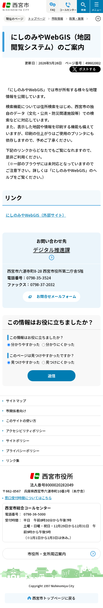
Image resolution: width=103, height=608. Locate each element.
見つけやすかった (25, 362)
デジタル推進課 (51, 249)
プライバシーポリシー (23, 450)
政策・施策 (76, 18)
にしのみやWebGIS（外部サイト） (36, 215)
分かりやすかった (25, 344)
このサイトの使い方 (21, 420)
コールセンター (68, 10)
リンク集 (12, 460)
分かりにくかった (60, 344)
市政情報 (57, 18)
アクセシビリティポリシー (26, 430)
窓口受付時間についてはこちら (28, 497)
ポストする (87, 69)
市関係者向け (16, 410)
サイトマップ (16, 400)
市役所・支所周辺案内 (47, 554)
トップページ (36, 18)
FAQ (52, 10)
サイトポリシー (17, 440)
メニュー (96, 10)
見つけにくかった (60, 362)
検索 (83, 10)
